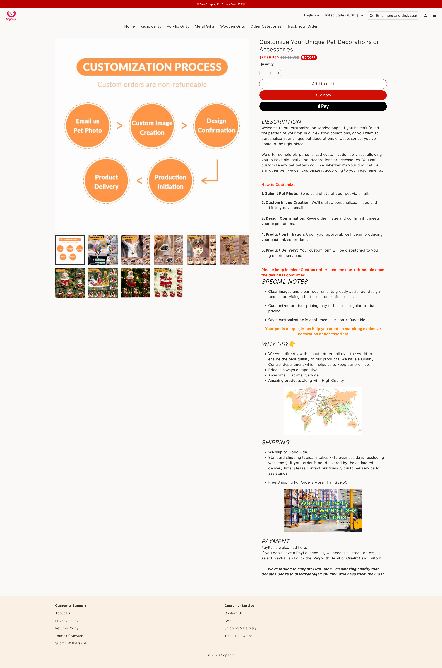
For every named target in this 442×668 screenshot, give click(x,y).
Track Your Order (238, 636)
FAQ (227, 621)
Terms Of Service (69, 636)
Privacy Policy (67, 621)
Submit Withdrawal (70, 643)
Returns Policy (67, 628)
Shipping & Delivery (240, 628)
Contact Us (233, 613)
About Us (62, 613)
